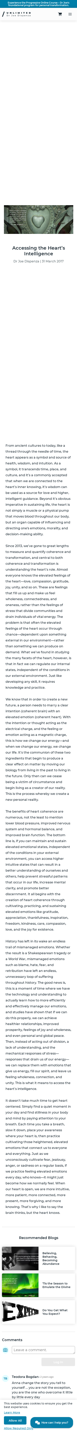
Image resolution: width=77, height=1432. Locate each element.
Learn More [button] (12, 1412)
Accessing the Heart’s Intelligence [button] (38, 251)
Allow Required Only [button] (18, 1428)
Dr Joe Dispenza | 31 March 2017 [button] (38, 261)
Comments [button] (12, 1340)
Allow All (15, 1420)
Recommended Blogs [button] (38, 1238)
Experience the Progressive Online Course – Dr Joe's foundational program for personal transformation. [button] (38, 3)
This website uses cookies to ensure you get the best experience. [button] (38, 1405)
